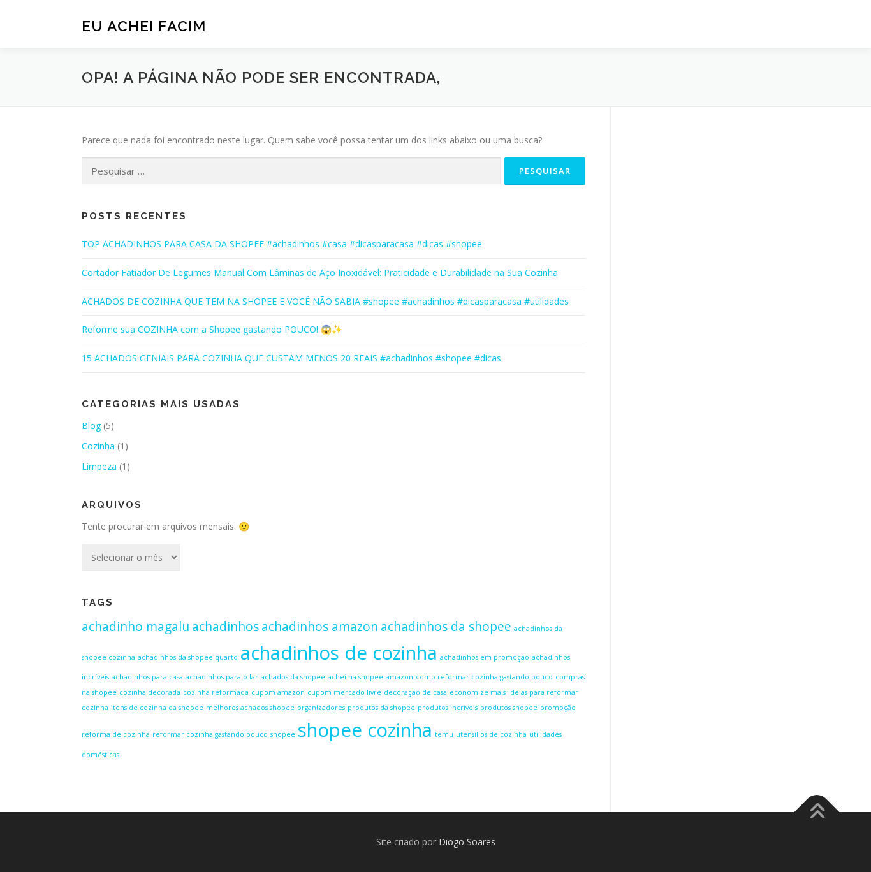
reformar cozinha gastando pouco (210, 734)
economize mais (478, 692)
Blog (91, 425)
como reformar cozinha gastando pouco (484, 676)
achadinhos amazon (319, 626)
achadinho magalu (135, 626)
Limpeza (99, 466)
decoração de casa (415, 692)
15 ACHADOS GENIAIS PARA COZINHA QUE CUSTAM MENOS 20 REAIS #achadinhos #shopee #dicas (291, 358)
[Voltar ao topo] (817, 812)
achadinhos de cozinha (338, 652)
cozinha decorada (149, 692)
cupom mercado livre (344, 692)
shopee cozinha (365, 730)
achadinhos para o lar (222, 676)
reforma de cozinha (116, 734)
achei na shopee (355, 676)
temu (444, 734)
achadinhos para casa (147, 676)
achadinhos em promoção (484, 657)
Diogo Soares (467, 842)
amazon (399, 676)
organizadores (321, 707)
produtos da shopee (381, 707)
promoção (558, 707)
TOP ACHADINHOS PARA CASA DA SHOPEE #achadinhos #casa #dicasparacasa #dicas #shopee (282, 244)
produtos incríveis (448, 707)
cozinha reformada (216, 692)
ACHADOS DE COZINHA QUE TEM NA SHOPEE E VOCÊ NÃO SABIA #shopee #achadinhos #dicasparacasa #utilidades (325, 301)
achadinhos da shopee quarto (188, 657)
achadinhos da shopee (446, 626)
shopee (282, 734)
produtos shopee (509, 707)
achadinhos (225, 626)
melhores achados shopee (250, 707)
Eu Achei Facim (144, 25)
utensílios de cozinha (491, 734)
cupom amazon (278, 692)
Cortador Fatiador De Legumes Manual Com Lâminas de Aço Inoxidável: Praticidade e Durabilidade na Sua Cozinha (320, 272)
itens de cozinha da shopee (157, 707)
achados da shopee (293, 676)
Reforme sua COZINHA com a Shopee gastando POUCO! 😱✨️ (212, 329)
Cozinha (98, 446)
